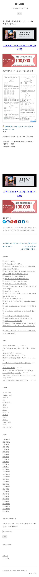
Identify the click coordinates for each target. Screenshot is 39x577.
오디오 (4, 417)
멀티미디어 (5, 412)
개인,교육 (31, 228)
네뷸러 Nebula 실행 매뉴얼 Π (13, 321)
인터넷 (4, 425)
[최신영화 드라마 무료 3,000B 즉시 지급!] (19, 62)
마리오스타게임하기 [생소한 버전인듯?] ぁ (15, 380)
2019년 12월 (6, 472)
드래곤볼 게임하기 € (8, 368)
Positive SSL (33, 573)
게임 (3, 400)
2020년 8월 (5, 452)
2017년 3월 (5, 496)
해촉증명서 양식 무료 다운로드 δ (15, 276)
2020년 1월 (5, 469)
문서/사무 (5, 415)
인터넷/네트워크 (7, 427)
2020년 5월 (5, 459)
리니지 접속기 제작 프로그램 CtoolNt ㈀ (17, 316)
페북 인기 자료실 (6, 544)
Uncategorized (6, 395)
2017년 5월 (5, 491)
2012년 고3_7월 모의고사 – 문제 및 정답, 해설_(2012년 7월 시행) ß (28, 246)
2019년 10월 (6, 476)
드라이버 (5, 407)
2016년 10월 (6, 509)
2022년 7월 (5, 447)
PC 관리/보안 (6, 392)
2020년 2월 (5, 467)
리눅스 (4, 410)
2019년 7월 (5, 484)
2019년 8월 (5, 481)
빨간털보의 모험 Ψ (8, 353)
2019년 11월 (6, 474)
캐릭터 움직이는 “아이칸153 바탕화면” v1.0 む (19, 318)
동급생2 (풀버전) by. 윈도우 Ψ (14, 298)
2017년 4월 (5, 494)
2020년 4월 (5, 462)
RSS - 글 (5, 556)
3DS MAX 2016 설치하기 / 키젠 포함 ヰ (17, 279)
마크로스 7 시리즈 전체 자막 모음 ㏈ (16, 281)
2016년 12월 (6, 504)
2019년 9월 (5, 479)
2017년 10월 (6, 486)
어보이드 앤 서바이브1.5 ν (10, 345)
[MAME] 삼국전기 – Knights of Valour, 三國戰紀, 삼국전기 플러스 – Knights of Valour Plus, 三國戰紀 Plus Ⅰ (19, 326)
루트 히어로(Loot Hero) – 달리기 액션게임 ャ (16, 348)
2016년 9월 (5, 511)
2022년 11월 (6, 439)
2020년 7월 (5, 454)
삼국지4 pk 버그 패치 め (12, 291)
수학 (6, 230)
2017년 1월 (5, 501)
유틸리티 (5, 420)
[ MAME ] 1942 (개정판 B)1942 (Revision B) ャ (16, 358)
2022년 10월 (6, 442)
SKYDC (19, 4)
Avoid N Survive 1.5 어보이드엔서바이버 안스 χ (16, 363)
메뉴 (19, 13)
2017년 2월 (5, 499)
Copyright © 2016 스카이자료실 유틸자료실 (14, 571)
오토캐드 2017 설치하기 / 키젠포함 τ (16, 284)
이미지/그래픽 (6, 422)
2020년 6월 (5, 457)
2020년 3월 (5, 464)
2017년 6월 (5, 489)
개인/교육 (10, 228)
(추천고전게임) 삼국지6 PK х (13, 264)
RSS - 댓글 (5, 558)
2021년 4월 (5, 449)
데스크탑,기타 (6, 402)
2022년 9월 (5, 444)
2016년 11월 (6, 506)
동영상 (4, 405)
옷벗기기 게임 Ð (9, 261)
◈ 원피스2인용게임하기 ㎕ (10, 355)
